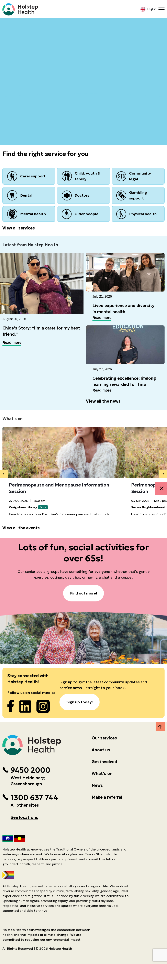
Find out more (84, 56)
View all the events (21, 528)
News (97, 785)
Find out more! (83, 593)
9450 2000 (30, 770)
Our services (104, 738)
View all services (18, 228)
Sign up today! (79, 702)
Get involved (104, 761)
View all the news (103, 401)
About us (101, 749)
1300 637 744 (34, 797)
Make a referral (107, 797)
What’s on (102, 773)
